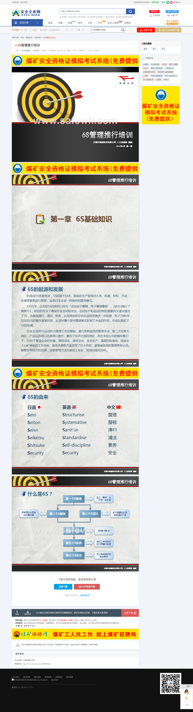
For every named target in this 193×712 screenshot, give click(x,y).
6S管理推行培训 (149, 72)
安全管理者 (26, 51)
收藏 (35, 30)
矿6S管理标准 (148, 80)
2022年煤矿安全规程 (94, 17)
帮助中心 (177, 2)
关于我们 (15, 677)
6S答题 (158, 80)
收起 (188, 686)
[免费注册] (155, 2)
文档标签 (149, 58)
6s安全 (164, 64)
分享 (26, 30)
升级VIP (172, 15)
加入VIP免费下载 (170, 30)
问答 (70, 23)
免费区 (127, 23)
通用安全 (29, 38)
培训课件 (37, 38)
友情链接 (58, 677)
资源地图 (48, 677)
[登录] (163, 2)
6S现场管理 (155, 64)
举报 (45, 30)
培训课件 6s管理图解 (165, 72)
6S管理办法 (169, 68)
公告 (90, 23)
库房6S (166, 80)
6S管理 (145, 64)
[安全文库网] (26, 13)
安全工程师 (113, 23)
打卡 (100, 23)
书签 (17, 30)
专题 (60, 23)
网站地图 (37, 677)
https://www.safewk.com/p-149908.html (36, 664)
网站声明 (26, 677)
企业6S (145, 68)
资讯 (80, 23)
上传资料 (155, 15)
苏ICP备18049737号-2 (25, 687)
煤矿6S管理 (173, 64)
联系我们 (54, 680)
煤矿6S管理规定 (157, 68)
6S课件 (145, 76)
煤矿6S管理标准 (171, 76)
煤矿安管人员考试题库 (77, 17)
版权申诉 (56, 30)
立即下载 (147, 30)
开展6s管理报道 (156, 76)
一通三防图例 (109, 17)
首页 (50, 23)
